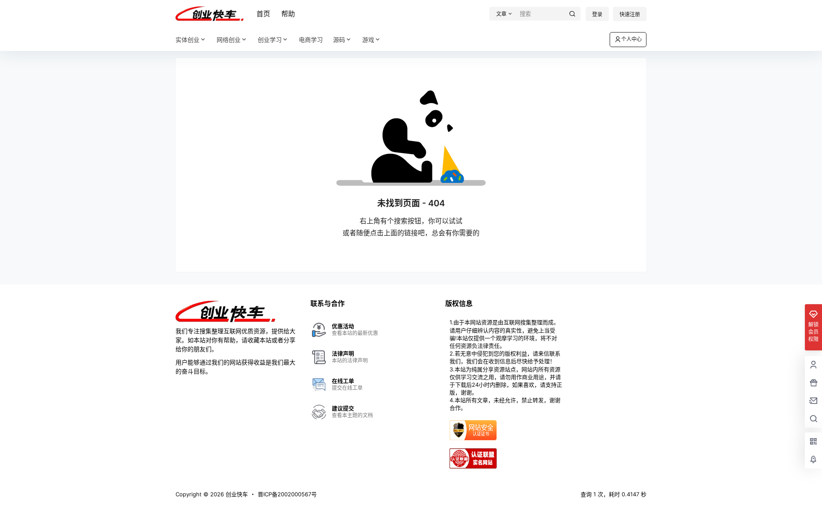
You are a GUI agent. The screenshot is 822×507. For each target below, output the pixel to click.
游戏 (368, 39)
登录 (597, 14)
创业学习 (270, 39)
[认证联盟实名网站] (473, 451)
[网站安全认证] (473, 423)
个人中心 (631, 39)
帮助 (288, 13)
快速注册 (629, 14)
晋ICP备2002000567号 (287, 494)
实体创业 (188, 39)
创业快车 (236, 494)
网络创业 (229, 39)
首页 (263, 13)
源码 (339, 39)
